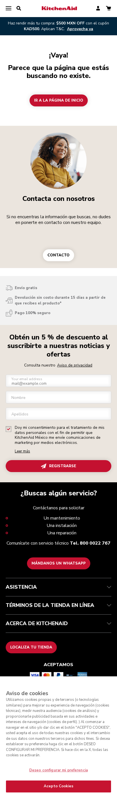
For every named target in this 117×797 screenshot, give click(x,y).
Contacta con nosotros (58, 198)
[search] (19, 8)
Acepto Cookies (58, 786)
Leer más (22, 451)
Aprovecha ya (80, 29)
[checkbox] (8, 429)
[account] (98, 8)
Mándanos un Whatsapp (59, 563)
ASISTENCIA (21, 587)
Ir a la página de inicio (58, 100)
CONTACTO (58, 255)
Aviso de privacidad (74, 365)
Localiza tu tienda (31, 647)
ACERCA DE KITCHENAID (37, 623)
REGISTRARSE (62, 466)
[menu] (8, 8)
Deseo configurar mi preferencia (58, 770)
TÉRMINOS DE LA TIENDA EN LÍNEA (50, 605)
